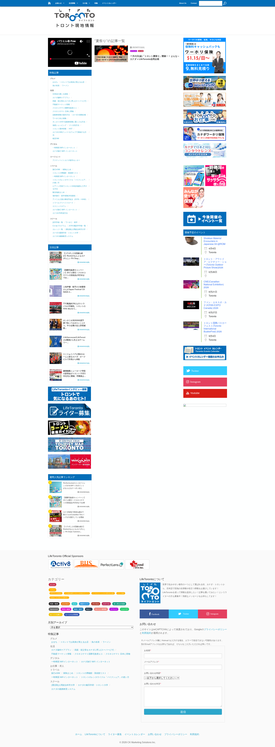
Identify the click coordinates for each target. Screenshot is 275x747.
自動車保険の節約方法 (61, 115)
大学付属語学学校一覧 (77, 226)
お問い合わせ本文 (152, 684)
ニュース (124, 609)
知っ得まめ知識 (119, 604)
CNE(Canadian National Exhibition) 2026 (214, 284)
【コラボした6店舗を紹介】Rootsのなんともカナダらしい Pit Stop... (74, 255)
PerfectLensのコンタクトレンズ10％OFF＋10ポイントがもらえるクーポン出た (74, 485)
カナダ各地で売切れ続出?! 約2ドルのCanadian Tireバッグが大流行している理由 (73, 514)
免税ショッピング (59, 125)
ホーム (78, 734)
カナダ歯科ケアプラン (61, 98)
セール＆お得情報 (71, 614)
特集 (96, 3)
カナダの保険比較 (79, 115)
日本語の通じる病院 (60, 94)
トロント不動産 (121, 593)
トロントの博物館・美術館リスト (65, 173)
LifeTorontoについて (95, 734)
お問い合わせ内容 (152, 673)
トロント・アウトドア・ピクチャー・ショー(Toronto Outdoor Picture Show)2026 (215, 263)
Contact (194, 3)
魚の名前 (56, 86)
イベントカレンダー (109, 3)
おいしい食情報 (100, 609)
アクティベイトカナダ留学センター (66, 160)
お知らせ (58, 3)
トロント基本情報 (59, 129)
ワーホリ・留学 (71, 222)
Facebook (155, 614)
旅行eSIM (56, 169)
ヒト (74, 604)
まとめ (141, 51)
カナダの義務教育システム (63, 236)
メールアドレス (151, 662)
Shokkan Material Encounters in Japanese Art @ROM (214, 241)
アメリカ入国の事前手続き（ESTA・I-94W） (70, 199)
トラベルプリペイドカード (63, 203)
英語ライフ (84, 604)
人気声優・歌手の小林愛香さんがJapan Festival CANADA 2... (74, 289)
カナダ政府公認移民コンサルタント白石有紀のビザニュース (77, 593)
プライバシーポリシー (215, 629)
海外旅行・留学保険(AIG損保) (64, 196)
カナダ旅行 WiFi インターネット (65, 151)
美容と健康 (66, 609)
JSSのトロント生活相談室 (56, 593)
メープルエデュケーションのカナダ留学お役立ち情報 (103, 593)
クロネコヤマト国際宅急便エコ (65, 108)
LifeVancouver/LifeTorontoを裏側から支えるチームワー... (74, 340)
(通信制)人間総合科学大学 (75, 229)
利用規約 (146, 633)
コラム (52, 590)
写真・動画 (54, 604)
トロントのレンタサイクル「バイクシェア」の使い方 (105, 677)
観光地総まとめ (59, 192)
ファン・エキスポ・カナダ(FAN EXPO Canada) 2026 (215, 305)
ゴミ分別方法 (74, 125)
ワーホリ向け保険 (59, 118)
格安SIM (56, 138)
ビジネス (65, 604)
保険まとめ (67, 169)
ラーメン (65, 86)
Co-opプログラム (59, 226)
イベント (133, 51)
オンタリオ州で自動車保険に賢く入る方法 (69, 122)
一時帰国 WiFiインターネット (64, 148)
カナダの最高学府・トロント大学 (65, 233)
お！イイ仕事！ (55, 614)
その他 (84, 3)
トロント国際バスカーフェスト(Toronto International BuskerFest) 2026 (215, 327)
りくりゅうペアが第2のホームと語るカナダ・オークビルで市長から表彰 (74, 356)
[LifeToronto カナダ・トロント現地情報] (49, 2)
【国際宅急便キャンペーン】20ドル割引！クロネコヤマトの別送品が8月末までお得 (74, 500)
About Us (182, 3)
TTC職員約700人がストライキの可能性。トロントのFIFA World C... (74, 306)
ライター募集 (115, 734)
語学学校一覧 (58, 222)
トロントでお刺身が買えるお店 (72, 82)
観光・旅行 (78, 609)
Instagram (214, 614)
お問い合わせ (155, 734)
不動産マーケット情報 (61, 104)
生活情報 (72, 3)
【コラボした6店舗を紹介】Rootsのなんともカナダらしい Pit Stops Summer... (74, 529)
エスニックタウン (59, 206)
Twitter (186, 614)
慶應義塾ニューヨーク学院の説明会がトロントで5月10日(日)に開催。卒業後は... (74, 373)
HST (70, 129)
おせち (55, 82)
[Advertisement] (175, 19)
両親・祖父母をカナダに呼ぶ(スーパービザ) (69, 101)
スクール (106, 604)
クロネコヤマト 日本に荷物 (63, 111)
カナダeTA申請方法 (60, 213)
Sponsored (54, 609)
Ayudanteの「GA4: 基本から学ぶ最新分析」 (59, 597)
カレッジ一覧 (58, 229)
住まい (88, 609)
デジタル (96, 604)
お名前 (147, 650)
